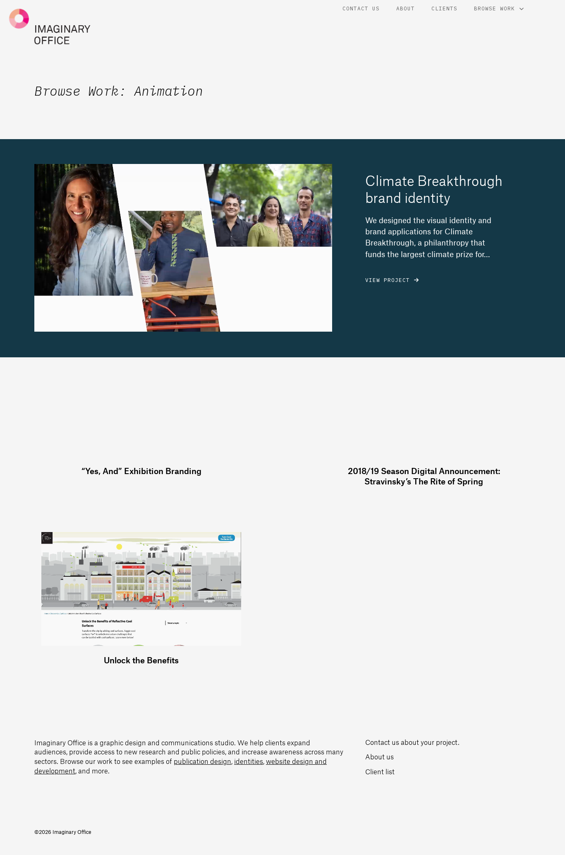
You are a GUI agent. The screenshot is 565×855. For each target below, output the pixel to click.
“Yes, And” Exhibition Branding (141, 471)
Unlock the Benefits (141, 660)
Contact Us (361, 8)
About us (379, 756)
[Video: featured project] (183, 248)
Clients (444, 8)
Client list (380, 771)
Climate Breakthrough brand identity (434, 189)
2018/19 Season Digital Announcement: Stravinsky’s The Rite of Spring (424, 476)
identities (248, 761)
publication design (202, 761)
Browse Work (494, 8)
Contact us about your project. (412, 742)
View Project (387, 280)
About (405, 8)
